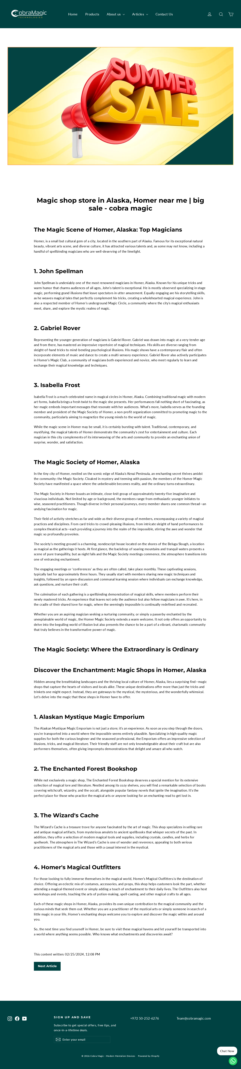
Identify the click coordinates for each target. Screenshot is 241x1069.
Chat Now (227, 1051)
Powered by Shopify (148, 1056)
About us (114, 14)
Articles (138, 14)
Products (92, 14)
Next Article (47, 966)
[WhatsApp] (233, 1061)
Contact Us (164, 14)
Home (73, 14)
